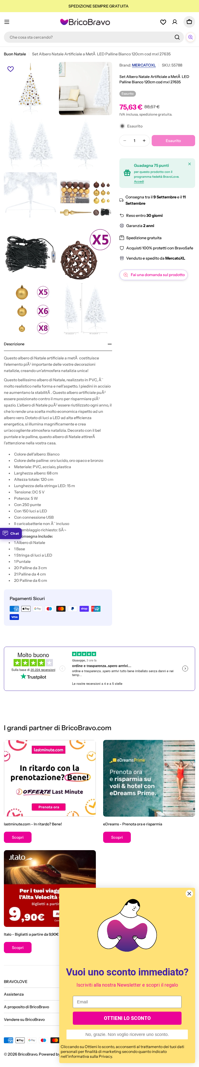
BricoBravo (27, 1054)
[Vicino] (189, 164)
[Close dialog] (189, 894)
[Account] (175, 22)
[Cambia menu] (7, 22)
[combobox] (94, 37)
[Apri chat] (190, 37)
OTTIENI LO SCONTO (127, 1018)
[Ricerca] (177, 37)
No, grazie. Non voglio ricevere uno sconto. (127, 1034)
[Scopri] (50, 778)
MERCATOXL (144, 65)
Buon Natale (15, 53)
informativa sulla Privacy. (90, 1056)
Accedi (139, 181)
